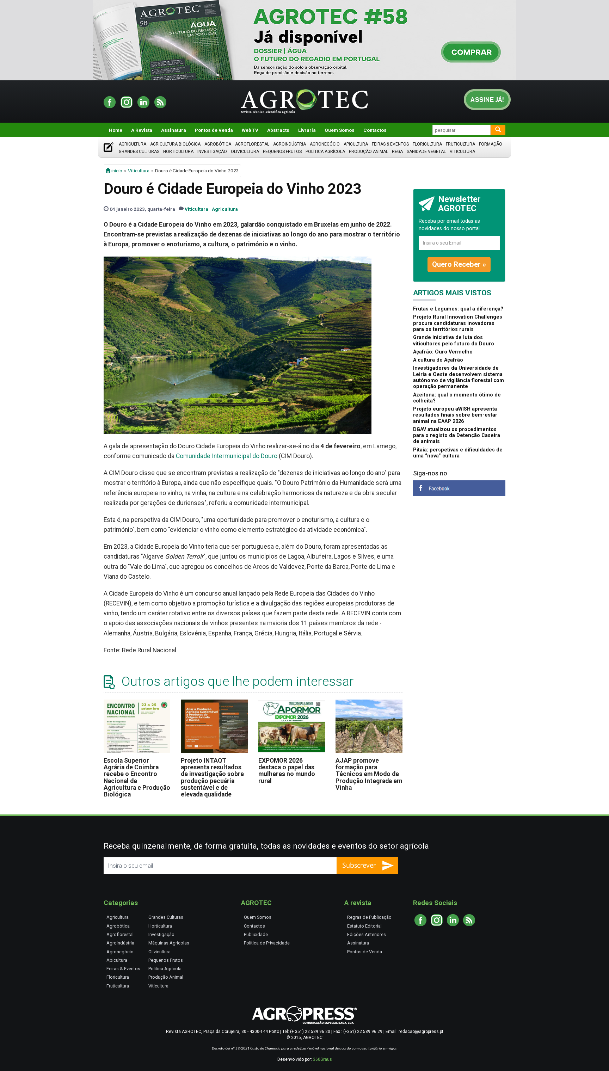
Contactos (375, 130)
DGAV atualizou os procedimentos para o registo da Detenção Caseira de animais (456, 435)
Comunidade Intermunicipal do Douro (226, 456)
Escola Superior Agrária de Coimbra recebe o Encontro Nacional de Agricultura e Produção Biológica (137, 777)
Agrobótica (217, 144)
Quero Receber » (459, 264)
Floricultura (427, 144)
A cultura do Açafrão (438, 360)
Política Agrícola (325, 151)
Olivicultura (245, 151)
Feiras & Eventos (390, 144)
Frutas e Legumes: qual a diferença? (458, 309)
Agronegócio (325, 144)
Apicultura (356, 144)
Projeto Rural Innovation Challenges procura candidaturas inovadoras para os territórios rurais (457, 323)
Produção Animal (368, 151)
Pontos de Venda (214, 130)
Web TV (250, 130)
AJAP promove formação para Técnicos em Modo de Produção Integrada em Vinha (369, 774)
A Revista (141, 130)
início (116, 170)
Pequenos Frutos (282, 151)
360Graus (322, 1059)
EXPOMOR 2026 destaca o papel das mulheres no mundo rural (286, 770)
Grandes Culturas (139, 151)
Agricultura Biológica (175, 144)
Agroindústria (289, 144)
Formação (490, 144)
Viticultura (462, 151)
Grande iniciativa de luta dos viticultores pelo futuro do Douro (453, 340)
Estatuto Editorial (364, 926)
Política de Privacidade (267, 943)
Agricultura (132, 144)
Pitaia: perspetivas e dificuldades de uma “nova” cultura (458, 453)
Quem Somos (340, 130)
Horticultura (178, 151)
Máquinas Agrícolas (168, 943)
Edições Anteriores (366, 934)
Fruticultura (460, 144)
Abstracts (278, 130)
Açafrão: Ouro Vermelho (443, 352)
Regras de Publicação (369, 917)
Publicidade (256, 934)
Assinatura (173, 130)
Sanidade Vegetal (426, 151)
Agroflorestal (252, 144)
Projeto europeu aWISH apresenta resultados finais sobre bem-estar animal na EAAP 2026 (455, 415)
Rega (397, 151)
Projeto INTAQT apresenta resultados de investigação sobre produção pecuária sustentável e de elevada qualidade (212, 777)
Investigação (212, 151)
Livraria (307, 130)
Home (115, 130)
